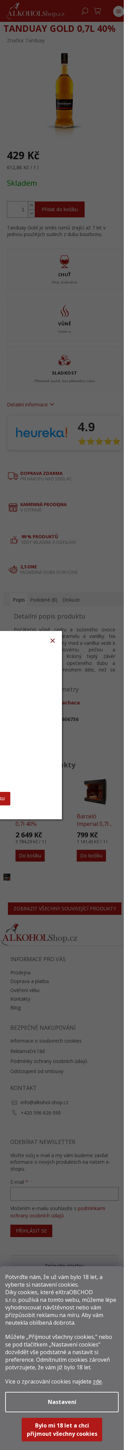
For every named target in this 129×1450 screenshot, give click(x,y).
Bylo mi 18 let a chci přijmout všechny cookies (62, 1430)
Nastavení (62, 1402)
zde (97, 1381)
